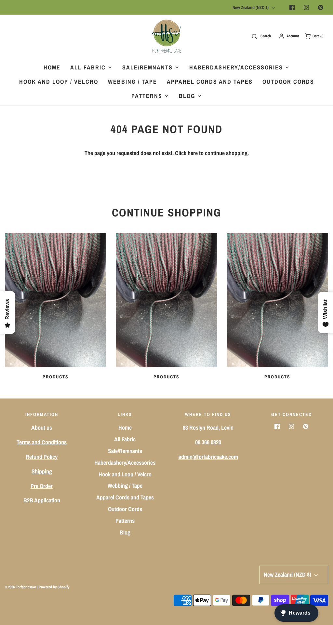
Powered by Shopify (54, 587)
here (193, 153)
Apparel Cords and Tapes (210, 82)
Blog (125, 532)
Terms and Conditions (42, 442)
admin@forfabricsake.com (208, 457)
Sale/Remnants (125, 451)
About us (41, 427)
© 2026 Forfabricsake (20, 587)
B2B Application (41, 500)
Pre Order (42, 486)
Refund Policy (42, 457)
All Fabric (125, 439)
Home (52, 67)
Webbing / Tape (132, 82)
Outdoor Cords (288, 82)
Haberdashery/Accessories (124, 463)
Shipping (42, 471)
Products (56, 377)
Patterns (125, 521)
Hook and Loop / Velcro (58, 82)
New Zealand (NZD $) (251, 7)
